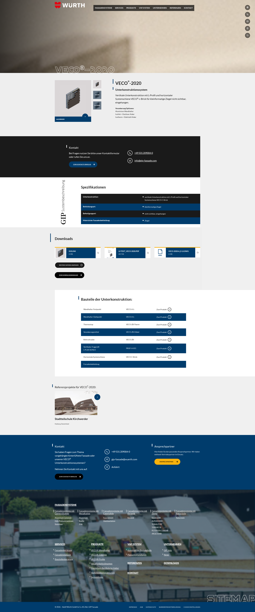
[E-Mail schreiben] (247, 21)
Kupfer (81, 521)
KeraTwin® (156, 518)
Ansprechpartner (166, 462)
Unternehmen (172, 544)
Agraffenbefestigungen (101, 564)
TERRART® (156, 527)
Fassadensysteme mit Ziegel (161, 512)
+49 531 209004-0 (143, 153)
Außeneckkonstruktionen (103, 572)
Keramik (131, 518)
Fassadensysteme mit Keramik (137, 512)
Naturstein (180, 518)
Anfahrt (116, 467)
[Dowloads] (247, 35)
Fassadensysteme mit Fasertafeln (113, 512)
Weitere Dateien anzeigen (68, 265)
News (166, 555)
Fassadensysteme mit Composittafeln (64, 512)
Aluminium (83, 518)
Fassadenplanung (63, 555)
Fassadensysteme (65, 505)
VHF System (134, 544)
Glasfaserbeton (109, 521)
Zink (80, 524)
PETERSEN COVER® (160, 530)
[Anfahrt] (247, 28)
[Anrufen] (247, 14)
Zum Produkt (161, 309)
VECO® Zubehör (99, 555)
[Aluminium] (73, 98)
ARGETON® (157, 533)
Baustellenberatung (64, 559)
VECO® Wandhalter (100, 550)
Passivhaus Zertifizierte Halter (105, 568)
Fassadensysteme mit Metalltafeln (89, 512)
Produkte (97, 544)
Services (60, 544)
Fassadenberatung (63, 550)
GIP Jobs (168, 550)
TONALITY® (157, 524)
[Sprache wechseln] (247, 7)
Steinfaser (59, 524)
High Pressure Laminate (64, 521)
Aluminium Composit (63, 518)
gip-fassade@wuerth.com (124, 459)
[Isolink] (98, 253)
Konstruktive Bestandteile (140, 550)
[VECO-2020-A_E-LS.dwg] (197, 252)
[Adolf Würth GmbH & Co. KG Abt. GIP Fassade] (70, 5)
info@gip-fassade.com (145, 160)
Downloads (171, 563)
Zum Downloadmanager (68, 275)
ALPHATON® (157, 521)
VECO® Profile (98, 559)
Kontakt (133, 573)
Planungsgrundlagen (137, 555)
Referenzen (135, 563)
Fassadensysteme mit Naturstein (186, 512)
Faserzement (108, 518)
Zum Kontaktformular (82, 164)
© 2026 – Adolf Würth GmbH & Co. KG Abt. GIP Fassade (76, 607)
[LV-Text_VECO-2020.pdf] (147, 253)
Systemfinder (97, 577)
